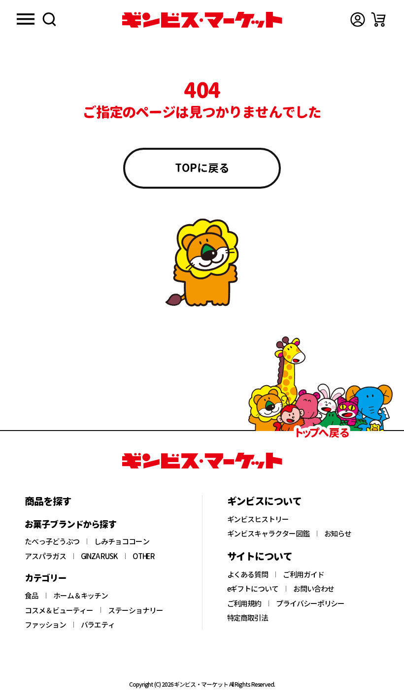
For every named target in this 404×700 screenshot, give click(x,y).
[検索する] (49, 20)
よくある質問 (248, 574)
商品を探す (48, 501)
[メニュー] (25, 20)
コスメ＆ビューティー (59, 610)
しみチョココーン (121, 541)
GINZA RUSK (99, 556)
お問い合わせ (314, 589)
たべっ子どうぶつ (52, 541)
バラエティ (98, 625)
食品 (31, 595)
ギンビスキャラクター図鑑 (268, 533)
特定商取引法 (248, 618)
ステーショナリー (135, 610)
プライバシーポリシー (310, 603)
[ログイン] (358, 20)
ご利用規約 (244, 603)
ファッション (45, 625)
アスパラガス (45, 556)
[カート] (378, 20)
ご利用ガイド (303, 574)
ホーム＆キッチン (80, 595)
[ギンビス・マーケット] (202, 20)
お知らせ (338, 533)
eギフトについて (252, 589)
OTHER (144, 556)
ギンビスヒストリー (258, 519)
